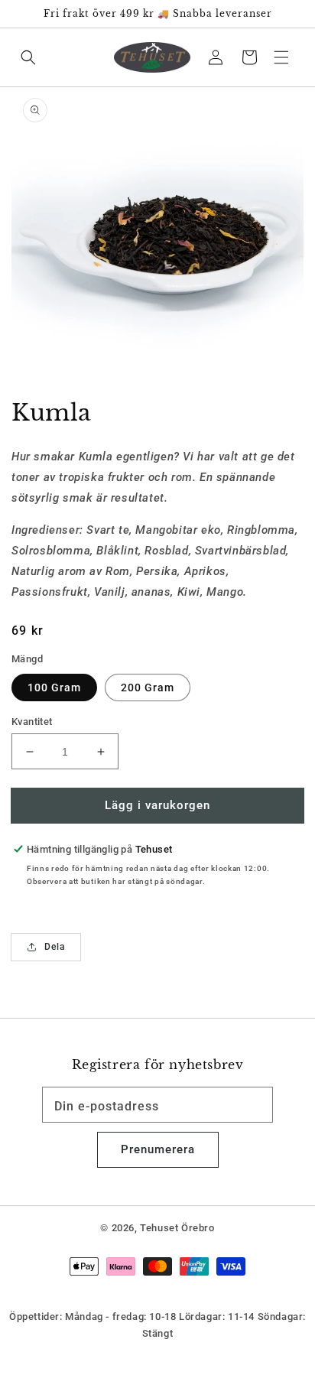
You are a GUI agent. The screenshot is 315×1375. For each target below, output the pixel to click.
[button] (281, 56)
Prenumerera (158, 1149)
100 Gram (54, 687)
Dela (54, 946)
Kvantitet (32, 721)
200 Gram (147, 687)
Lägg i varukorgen (157, 805)
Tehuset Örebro (177, 1228)
